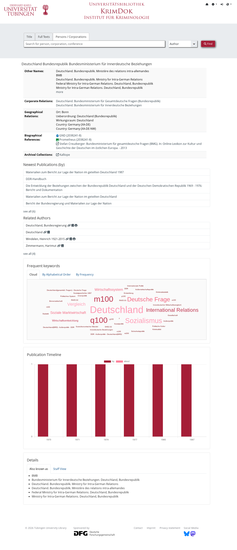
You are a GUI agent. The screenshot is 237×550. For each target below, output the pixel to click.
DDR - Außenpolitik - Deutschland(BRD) (106, 334)
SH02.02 (108, 327)
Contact (138, 528)
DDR (126, 289)
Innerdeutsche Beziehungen (101, 330)
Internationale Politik (135, 286)
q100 (99, 320)
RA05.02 (74, 300)
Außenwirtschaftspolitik (144, 289)
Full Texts (44, 37)
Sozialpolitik (119, 324)
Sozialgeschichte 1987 (82, 293)
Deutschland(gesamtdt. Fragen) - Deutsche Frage (67, 290)
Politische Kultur (158, 326)
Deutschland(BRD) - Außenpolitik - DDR (58, 327)
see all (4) (29, 254)
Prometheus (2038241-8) (75, 139)
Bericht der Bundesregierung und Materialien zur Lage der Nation (69, 203)
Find (209, 43)
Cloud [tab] (33, 274)
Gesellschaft (173, 315)
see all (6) (29, 211)
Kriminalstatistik (162, 292)
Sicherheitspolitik (138, 331)
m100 (103, 299)
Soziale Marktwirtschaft (68, 313)
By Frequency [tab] (85, 274)
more (59, 92)
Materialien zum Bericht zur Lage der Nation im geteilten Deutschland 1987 (75, 172)
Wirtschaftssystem (109, 289)
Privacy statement (170, 528)
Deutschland (116, 309)
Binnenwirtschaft (55, 301)
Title (29, 37)
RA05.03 (122, 300)
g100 (111, 319)
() (108, 101)
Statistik (46, 314)
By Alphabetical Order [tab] (56, 274)
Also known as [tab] (38, 469)
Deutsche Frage (148, 299)
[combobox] (94, 44)
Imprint (151, 528)
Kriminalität (157, 329)
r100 (48, 307)
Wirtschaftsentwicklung (65, 320)
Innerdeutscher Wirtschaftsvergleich (167, 305)
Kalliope (64, 155)
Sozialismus (143, 320)
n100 (119, 331)
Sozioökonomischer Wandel (87, 327)
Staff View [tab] (59, 469)
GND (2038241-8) (70, 135)
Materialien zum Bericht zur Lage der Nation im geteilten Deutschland (71, 197)
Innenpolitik (82, 296)
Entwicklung (128, 293)
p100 (123, 296)
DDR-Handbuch (36, 179)
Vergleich (76, 304)
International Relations (172, 310)
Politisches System (67, 296)
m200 (126, 333)
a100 (174, 300)
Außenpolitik (168, 321)
